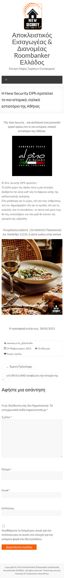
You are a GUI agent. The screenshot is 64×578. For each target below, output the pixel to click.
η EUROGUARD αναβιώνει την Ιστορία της (30, 377)
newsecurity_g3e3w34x (20, 343)
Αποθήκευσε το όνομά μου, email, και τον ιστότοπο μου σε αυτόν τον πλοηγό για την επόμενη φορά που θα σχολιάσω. (27, 535)
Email (6, 490)
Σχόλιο (7, 417)
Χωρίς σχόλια (14, 353)
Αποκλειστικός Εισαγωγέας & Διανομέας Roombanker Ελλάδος (32, 48)
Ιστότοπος (8, 508)
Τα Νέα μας (44, 348)
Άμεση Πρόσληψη (19, 366)
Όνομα (7, 469)
